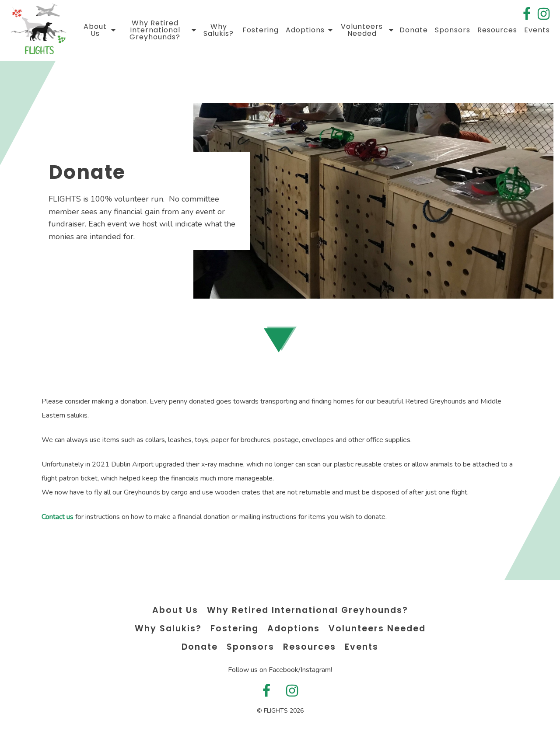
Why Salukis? (218, 29)
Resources (497, 30)
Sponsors (452, 30)
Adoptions (305, 30)
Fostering (260, 30)
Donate (413, 30)
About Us (95, 29)
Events (537, 30)
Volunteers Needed (362, 29)
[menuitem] (98, 30)
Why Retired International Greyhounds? (155, 30)
